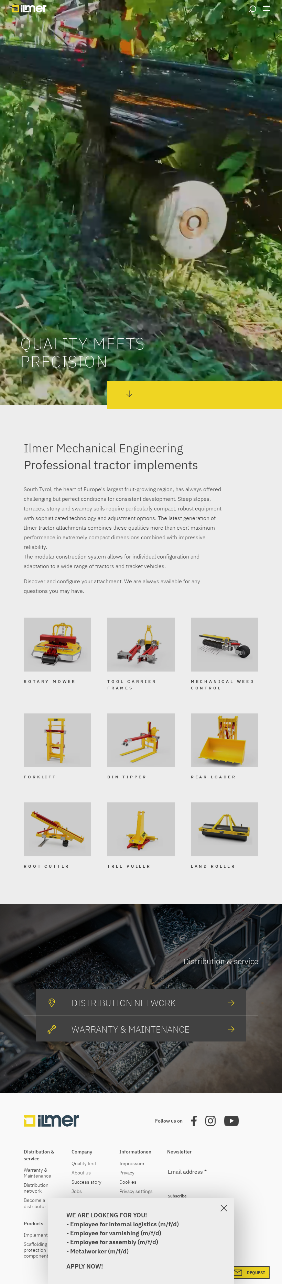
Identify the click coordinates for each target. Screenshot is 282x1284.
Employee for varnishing (105, 1233)
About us (81, 1173)
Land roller (213, 866)
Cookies (128, 1182)
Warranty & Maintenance (37, 1173)
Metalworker (88, 1251)
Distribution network (36, 1188)
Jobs (77, 1191)
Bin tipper (127, 776)
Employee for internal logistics (113, 1224)
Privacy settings (136, 1191)
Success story (86, 1182)
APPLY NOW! (84, 1266)
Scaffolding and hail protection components (44, 1250)
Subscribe (177, 1195)
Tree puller (129, 866)
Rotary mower (50, 681)
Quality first (84, 1164)
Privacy (126, 1173)
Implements (37, 1235)
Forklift (40, 776)
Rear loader (214, 776)
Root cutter (47, 866)
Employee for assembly (103, 1242)
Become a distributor (35, 1203)
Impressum (131, 1164)
